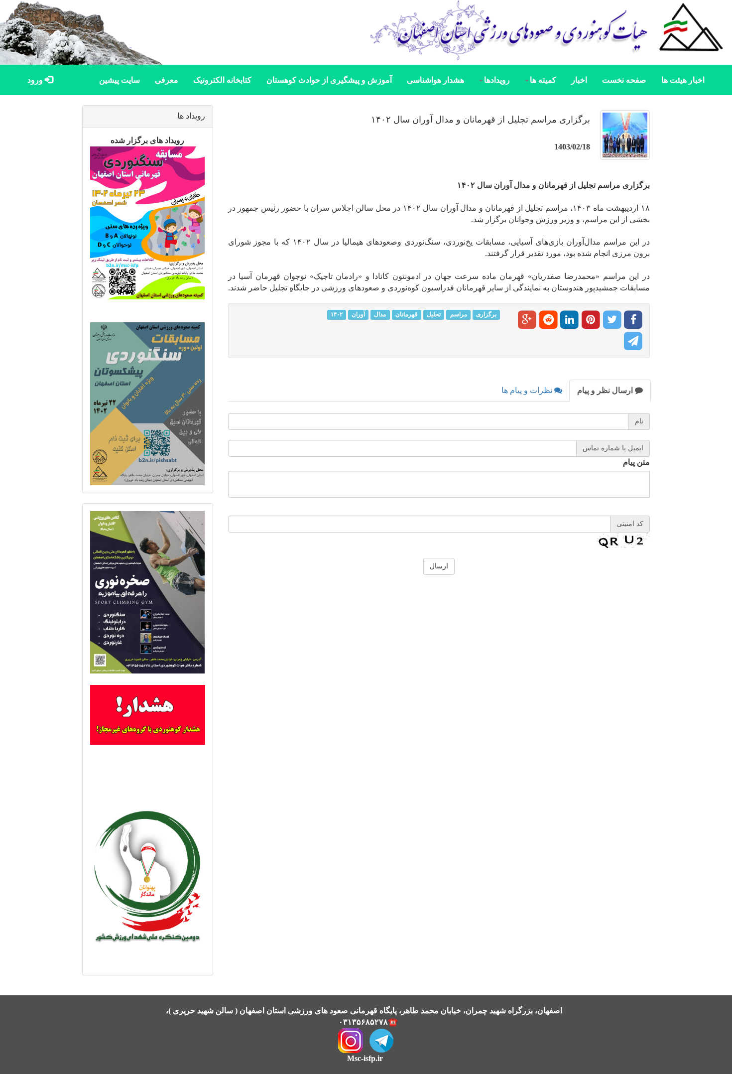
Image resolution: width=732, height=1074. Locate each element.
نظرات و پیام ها (527, 390)
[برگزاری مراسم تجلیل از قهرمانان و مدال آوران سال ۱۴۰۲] (622, 140)
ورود (36, 80)
